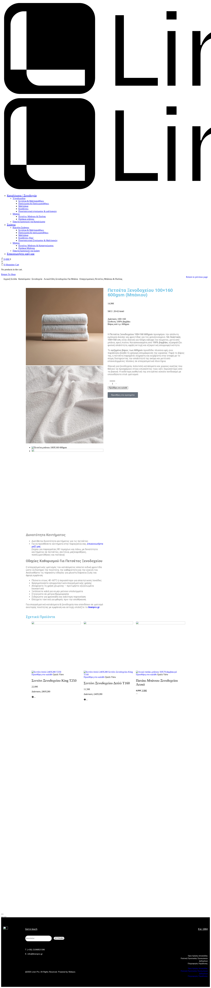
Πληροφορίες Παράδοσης (198, 964)
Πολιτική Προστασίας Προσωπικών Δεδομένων (194, 959)
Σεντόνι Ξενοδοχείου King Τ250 (54, 680)
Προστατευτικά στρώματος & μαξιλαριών (37, 211)
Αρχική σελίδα (10, 279)
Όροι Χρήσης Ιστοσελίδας (198, 956)
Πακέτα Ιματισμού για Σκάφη (26, 251)
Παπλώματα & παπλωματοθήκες (33, 232)
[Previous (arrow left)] (2, 916)
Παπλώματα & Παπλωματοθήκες (33, 203)
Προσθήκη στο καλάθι (42, 674)
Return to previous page (197, 277)
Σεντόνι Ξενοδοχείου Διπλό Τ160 (107, 683)
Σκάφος (11, 224)
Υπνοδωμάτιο (19, 198)
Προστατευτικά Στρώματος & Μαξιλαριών (37, 240)
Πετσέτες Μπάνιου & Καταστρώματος (36, 245)
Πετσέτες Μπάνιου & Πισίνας (32, 216)
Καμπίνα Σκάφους (21, 227)
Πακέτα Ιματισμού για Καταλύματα (29, 221)
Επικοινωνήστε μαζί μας (21, 253)
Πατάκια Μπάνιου (26, 248)
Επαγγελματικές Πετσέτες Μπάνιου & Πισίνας (101, 279)
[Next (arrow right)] (5, 916)
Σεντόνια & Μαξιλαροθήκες (31, 201)
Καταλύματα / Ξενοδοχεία (22, 195)
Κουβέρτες (23, 208)
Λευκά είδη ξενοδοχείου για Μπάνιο (61, 279)
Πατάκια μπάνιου (26, 219)
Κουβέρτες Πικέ (25, 238)
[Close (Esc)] (2, 914)
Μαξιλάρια (23, 206)
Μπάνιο (16, 214)
